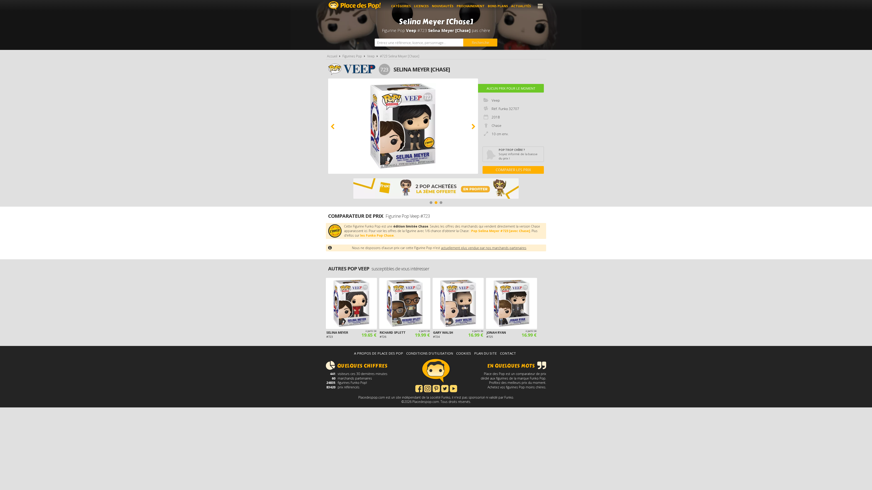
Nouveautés (442, 6)
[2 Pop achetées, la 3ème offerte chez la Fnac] (436, 189)
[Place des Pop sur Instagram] (427, 388)
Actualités (521, 6)
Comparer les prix (513, 169)
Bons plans (498, 6)
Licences (421, 6)
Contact (508, 353)
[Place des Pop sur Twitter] (444, 388)
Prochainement (471, 6)
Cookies (463, 353)
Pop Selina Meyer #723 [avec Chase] (500, 231)
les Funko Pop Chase (377, 235)
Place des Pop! (354, 5)
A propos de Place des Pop (378, 353)
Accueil (332, 56)
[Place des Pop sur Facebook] (419, 388)
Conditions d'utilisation (429, 353)
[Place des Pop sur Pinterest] (436, 388)
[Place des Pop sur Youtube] (453, 388)
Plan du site (485, 353)
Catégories (401, 6)
